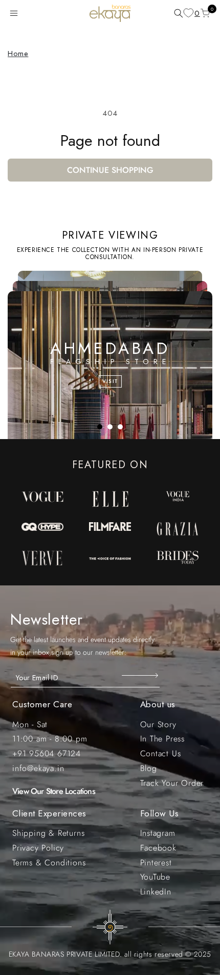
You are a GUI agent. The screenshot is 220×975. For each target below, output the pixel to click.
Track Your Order (172, 783)
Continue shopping (110, 170)
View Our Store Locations (53, 791)
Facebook (158, 848)
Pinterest (156, 862)
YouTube (155, 877)
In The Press (162, 739)
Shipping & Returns (48, 833)
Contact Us (160, 753)
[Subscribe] (141, 675)
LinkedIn (155, 891)
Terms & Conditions (48, 862)
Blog (148, 768)
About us (157, 704)
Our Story (158, 724)
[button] (16, 13)
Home (18, 53)
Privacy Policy (38, 848)
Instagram (157, 833)
